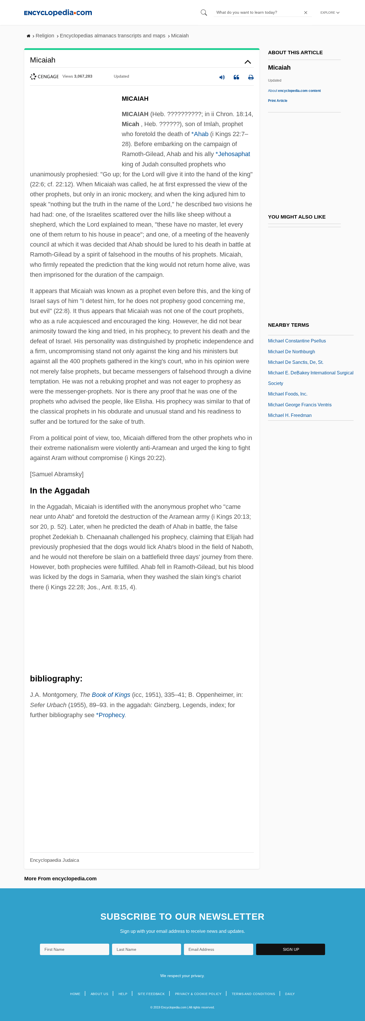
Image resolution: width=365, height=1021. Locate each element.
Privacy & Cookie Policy (198, 994)
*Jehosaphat (233, 154)
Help (123, 994)
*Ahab (199, 134)
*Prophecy (110, 715)
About (294, 91)
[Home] (58, 12)
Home (75, 994)
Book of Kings (111, 694)
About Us (99, 994)
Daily (290, 994)
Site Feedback (151, 994)
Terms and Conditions (253, 994)
